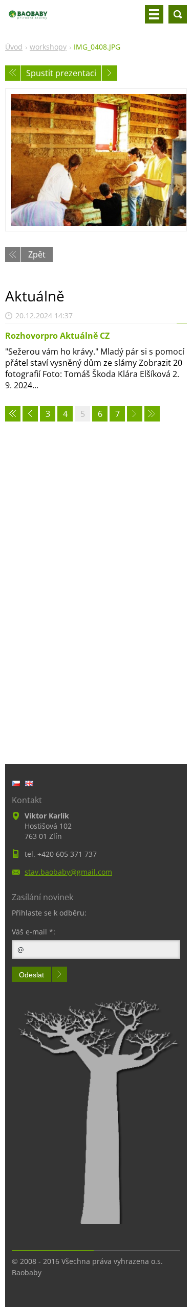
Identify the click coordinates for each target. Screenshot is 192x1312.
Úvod (14, 47)
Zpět (37, 254)
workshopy (48, 47)
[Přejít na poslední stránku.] (152, 413)
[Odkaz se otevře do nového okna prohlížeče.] (96, 159)
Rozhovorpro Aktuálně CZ (57, 335)
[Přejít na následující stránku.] (134, 413)
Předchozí (12, 73)
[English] (29, 783)
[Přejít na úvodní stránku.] (28, 18)
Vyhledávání (177, 14)
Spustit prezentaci (61, 73)
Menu (154, 14)
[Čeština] (16, 783)
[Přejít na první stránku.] (12, 413)
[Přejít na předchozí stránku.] (30, 413)
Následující (109, 73)
